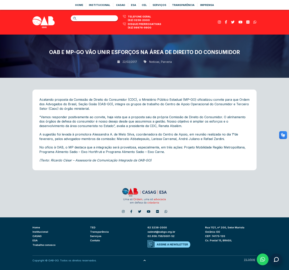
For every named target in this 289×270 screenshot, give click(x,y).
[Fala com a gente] (276, 259)
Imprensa (207, 4)
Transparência (183, 4)
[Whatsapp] (255, 22)
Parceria (166, 61)
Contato (95, 240)
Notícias (154, 61)
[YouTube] (240, 22)
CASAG (36, 236)
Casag (120, 4)
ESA (35, 240)
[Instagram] (219, 22)
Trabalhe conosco (43, 244)
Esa (133, 4)
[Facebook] (226, 22)
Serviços (159, 4)
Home (79, 4)
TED (92, 227)
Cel (144, 4)
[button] (263, 259)
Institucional (99, 4)
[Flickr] (247, 22)
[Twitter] (233, 22)
